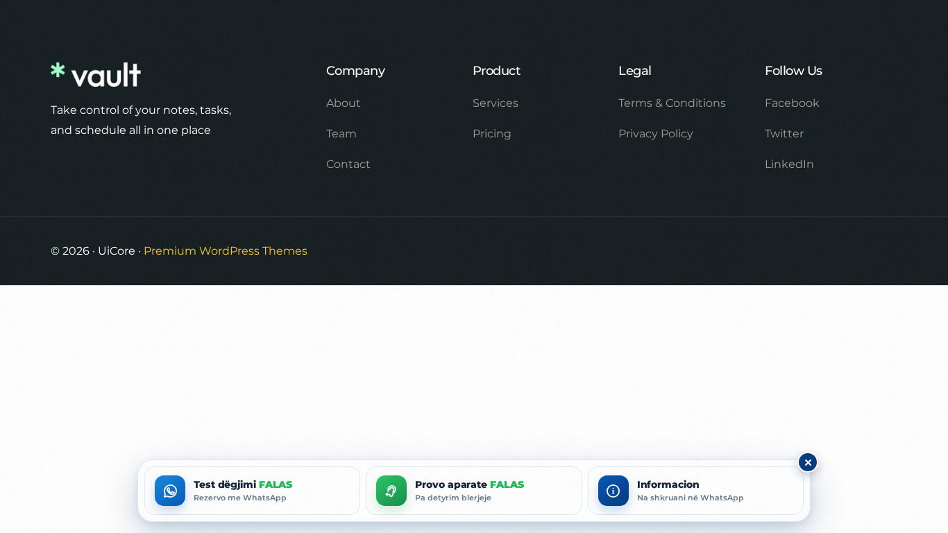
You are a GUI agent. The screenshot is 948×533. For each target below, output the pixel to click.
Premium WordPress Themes (225, 250)
